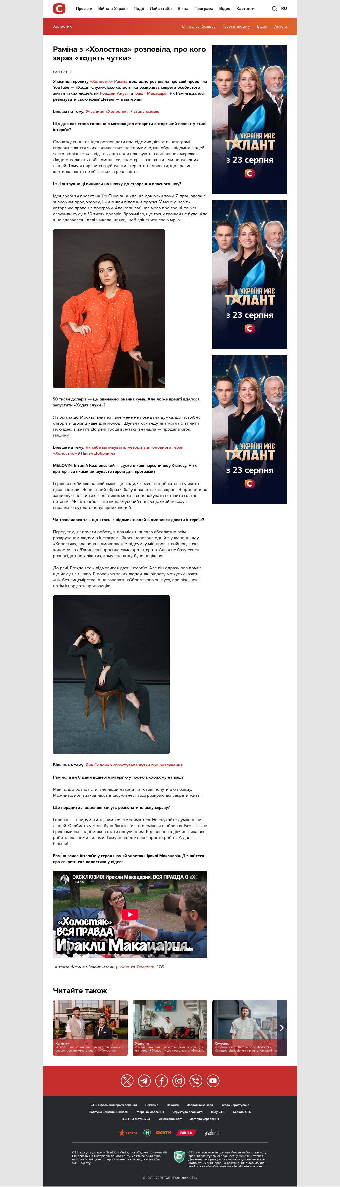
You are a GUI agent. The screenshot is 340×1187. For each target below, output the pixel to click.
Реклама (151, 1105)
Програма (203, 8)
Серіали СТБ (242, 1112)
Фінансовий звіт (170, 1119)
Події (139, 8)
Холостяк (62, 26)
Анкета (280, 26)
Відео (224, 8)
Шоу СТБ (218, 1112)
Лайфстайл (161, 8)
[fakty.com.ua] (163, 1133)
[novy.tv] (147, 1133)
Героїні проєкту (236, 26)
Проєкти (84, 8)
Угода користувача (235, 1105)
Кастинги (245, 8)
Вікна (183, 8)
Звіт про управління (204, 1119)
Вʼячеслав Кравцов (199, 26)
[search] (274, 8)
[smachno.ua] (212, 1133)
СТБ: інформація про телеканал (114, 1105)
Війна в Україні (113, 8)
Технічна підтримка (135, 1119)
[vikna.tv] (186, 1133)
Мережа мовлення (150, 1112)
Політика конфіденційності (108, 1112)
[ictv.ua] (127, 1133)
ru (284, 8)
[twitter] (127, 1080)
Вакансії (173, 1105)
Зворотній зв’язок (200, 1105)
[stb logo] (59, 8)
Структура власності (187, 1112)
